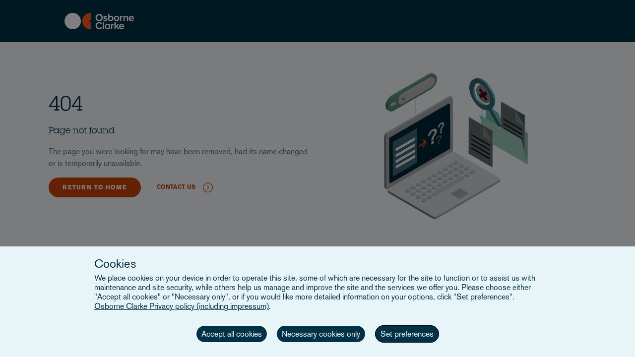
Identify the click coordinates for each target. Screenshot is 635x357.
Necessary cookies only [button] (321, 334)
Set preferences (407, 334)
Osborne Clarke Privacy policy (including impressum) (181, 306)
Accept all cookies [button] (231, 334)
